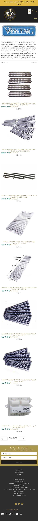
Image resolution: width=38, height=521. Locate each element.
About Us (19, 470)
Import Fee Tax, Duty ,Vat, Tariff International (19, 489)
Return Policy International (19, 487)
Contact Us (19, 472)
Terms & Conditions (19, 495)
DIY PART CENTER (13, 509)
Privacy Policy (19, 493)
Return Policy (19, 485)
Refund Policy (19, 491)
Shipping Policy (19, 479)
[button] (5, 107)
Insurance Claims (19, 481)
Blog (19, 474)
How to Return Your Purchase (19, 483)
